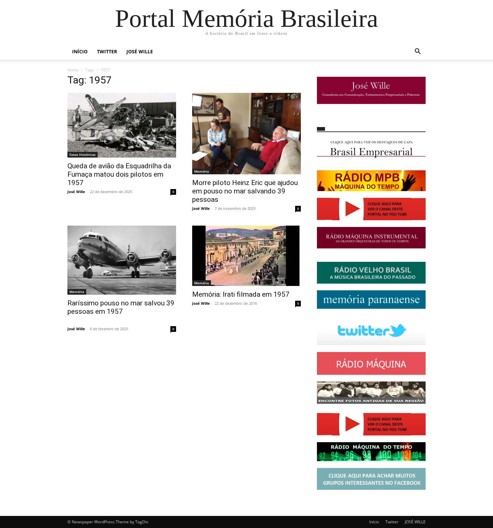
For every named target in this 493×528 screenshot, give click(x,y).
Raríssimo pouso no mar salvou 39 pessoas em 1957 (120, 307)
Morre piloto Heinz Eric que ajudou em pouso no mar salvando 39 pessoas (245, 191)
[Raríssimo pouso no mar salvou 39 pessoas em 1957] (121, 260)
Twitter (107, 51)
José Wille (76, 191)
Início (80, 51)
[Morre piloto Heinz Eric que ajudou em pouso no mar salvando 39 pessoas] (246, 133)
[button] (417, 52)
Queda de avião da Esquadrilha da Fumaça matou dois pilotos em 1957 (119, 174)
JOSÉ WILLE (139, 51)
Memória (201, 171)
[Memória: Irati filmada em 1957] (246, 256)
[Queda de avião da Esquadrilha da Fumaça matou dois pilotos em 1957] (121, 125)
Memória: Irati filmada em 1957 (240, 294)
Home (73, 70)
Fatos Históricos (82, 154)
